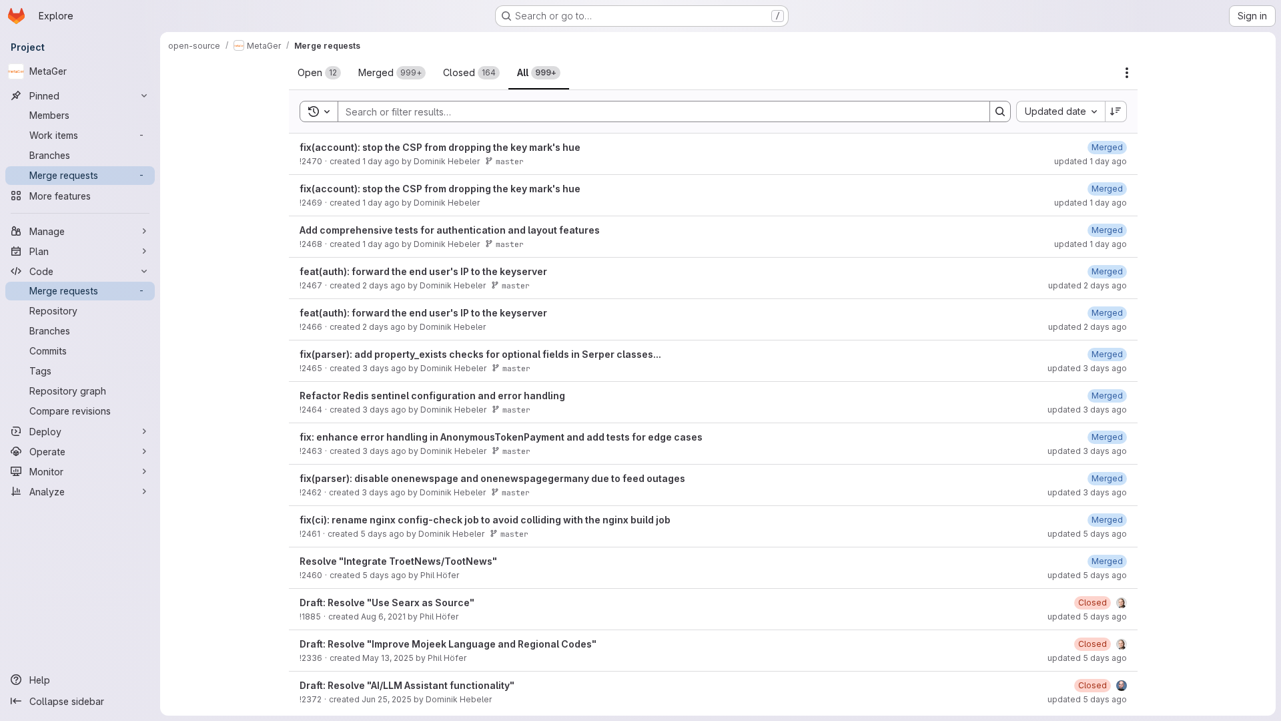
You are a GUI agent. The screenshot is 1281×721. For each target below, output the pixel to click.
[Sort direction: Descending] (1116, 111)
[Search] (1000, 111)
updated (1090, 161)
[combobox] (1060, 111)
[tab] (319, 72)
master (510, 161)
